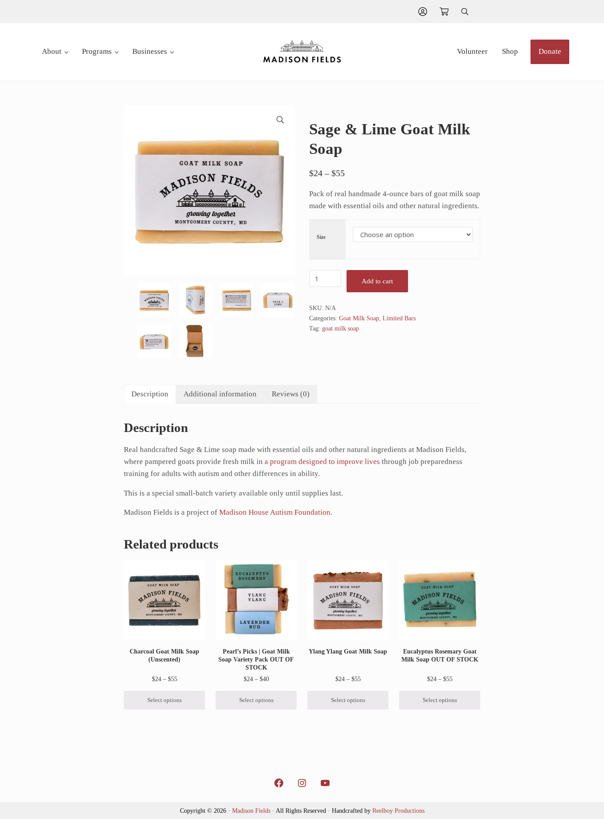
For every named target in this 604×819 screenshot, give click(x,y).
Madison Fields (251, 810)
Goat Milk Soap (359, 318)
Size (321, 237)
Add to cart (377, 281)
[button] (280, 120)
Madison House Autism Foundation (275, 512)
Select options (164, 700)
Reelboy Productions (398, 810)
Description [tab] (149, 394)
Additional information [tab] (220, 394)
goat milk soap (340, 328)
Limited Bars (399, 318)
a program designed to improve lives (322, 461)
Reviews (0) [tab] (291, 394)
